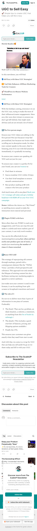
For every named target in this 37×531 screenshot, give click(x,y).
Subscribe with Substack (19, 502)
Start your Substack (13, 522)
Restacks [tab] (15, 411)
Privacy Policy (25, 511)
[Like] (4, 26)
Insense (23, 166)
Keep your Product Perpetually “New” (10, 443)
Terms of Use (28, 377)
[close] (31, 466)
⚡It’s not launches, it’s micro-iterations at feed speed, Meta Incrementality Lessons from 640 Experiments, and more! (13, 448)
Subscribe (25, 3)
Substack (8, 527)
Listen (32, 20)
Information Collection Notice (22, 379)
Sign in (32, 3)
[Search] (33, 436)
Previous (8, 396)
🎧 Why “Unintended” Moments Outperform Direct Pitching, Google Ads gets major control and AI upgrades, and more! (13, 462)
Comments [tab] (6, 411)
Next (30, 396)
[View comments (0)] (9, 26)
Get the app (28, 522)
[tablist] (10, 411)
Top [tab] (4, 436)
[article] (18, 447)
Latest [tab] (9, 436)
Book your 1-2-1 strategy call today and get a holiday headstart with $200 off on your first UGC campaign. (18, 196)
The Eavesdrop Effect (11, 459)
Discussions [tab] (17, 436)
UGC (4, 99)
